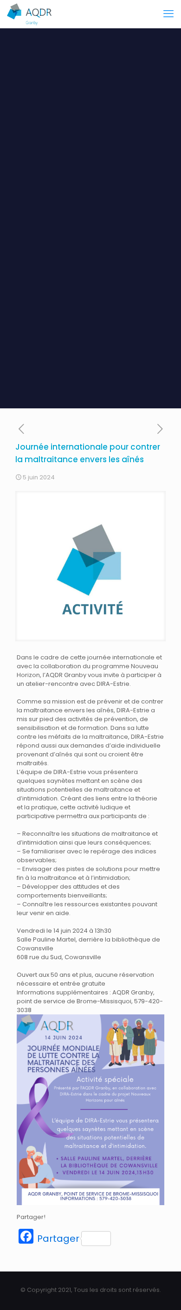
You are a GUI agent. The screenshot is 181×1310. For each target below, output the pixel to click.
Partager (58, 1238)
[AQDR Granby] (30, 14)
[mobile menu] (168, 14)
